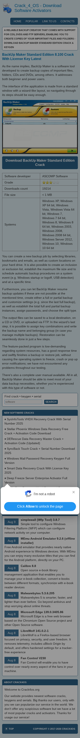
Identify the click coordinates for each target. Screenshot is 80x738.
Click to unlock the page (40, 506)
